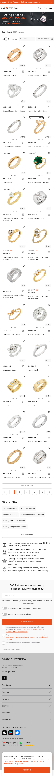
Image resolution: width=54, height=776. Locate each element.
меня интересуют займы (19, 614)
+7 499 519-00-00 (9, 668)
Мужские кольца (10, 515)
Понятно (27, 770)
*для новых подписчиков (11, 649)
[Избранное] (23, 45)
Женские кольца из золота (32, 515)
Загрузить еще (27, 486)
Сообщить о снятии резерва (48, 142)
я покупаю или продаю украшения (24, 608)
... (34, 492)
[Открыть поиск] (40, 8)
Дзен (4, 678)
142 (42, 492)
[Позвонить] (45, 7)
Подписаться (27, 622)
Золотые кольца (10, 509)
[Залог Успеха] (9, 8)
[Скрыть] (51, 2)
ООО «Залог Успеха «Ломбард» (33, 629)
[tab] (12, 139)
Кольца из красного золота (14, 527)
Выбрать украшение (19, 2)
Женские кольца (28, 509)
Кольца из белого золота (14, 521)
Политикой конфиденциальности (18, 761)
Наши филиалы (9, 672)
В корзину (23, 71)
